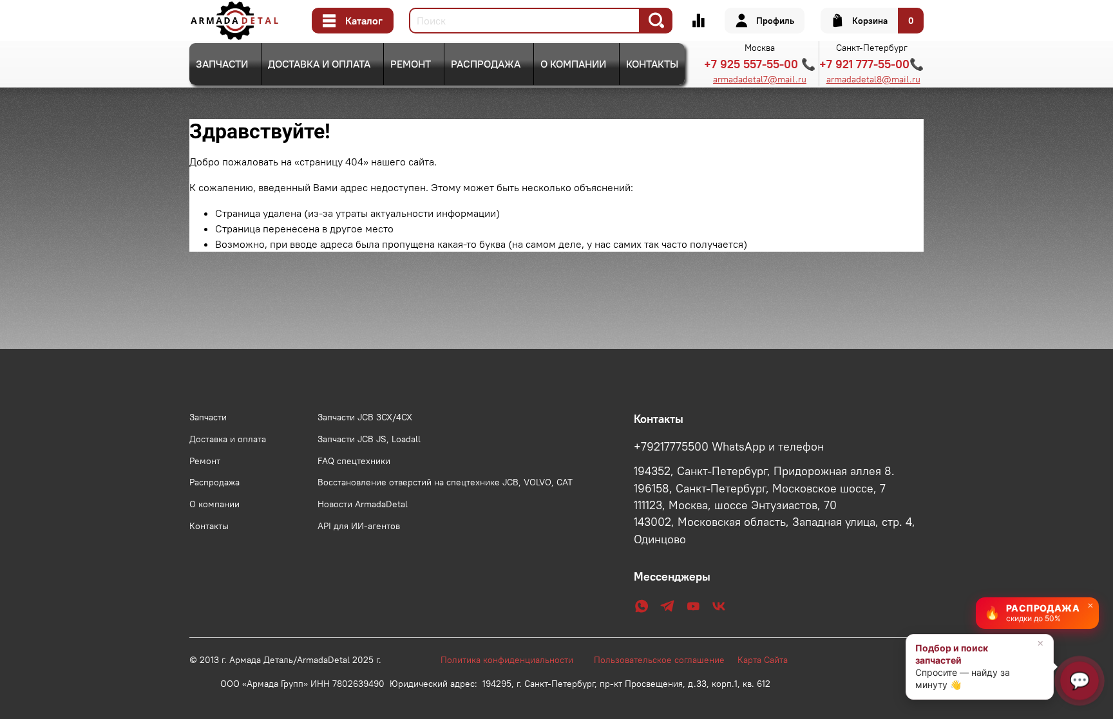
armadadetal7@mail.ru (759, 79)
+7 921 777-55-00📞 (871, 64)
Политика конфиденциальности (513, 660)
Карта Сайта (762, 660)
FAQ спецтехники (354, 461)
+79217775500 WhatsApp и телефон (729, 447)
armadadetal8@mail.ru (873, 79)
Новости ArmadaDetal (363, 504)
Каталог (364, 20)
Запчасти (222, 63)
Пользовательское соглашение (665, 660)
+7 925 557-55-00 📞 (759, 64)
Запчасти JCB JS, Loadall (369, 439)
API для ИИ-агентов (359, 526)
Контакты (652, 63)
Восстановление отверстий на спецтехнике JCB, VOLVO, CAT (445, 482)
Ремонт (410, 63)
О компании (573, 63)
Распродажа (485, 63)
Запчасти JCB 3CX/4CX (365, 417)
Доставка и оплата (319, 63)
